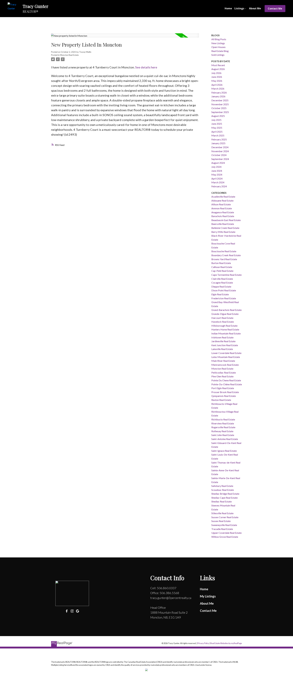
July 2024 (216, 166)
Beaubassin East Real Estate (226, 220)
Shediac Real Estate (221, 501)
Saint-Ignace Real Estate (224, 450)
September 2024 (220, 158)
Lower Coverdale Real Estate (226, 352)
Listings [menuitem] (239, 8)
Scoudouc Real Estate (222, 489)
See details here (146, 67)
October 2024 (218, 155)
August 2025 (218, 115)
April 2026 (216, 84)
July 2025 (216, 119)
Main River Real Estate (223, 360)
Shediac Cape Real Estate (224, 497)
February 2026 (219, 92)
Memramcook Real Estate (225, 364)
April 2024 (216, 178)
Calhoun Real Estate (221, 266)
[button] (275, 8)
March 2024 (217, 182)
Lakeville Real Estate (222, 349)
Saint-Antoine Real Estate (224, 439)
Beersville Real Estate (222, 223)
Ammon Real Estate (221, 208)
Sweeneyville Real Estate (224, 525)
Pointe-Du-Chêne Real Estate (226, 384)
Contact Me (275, 8)
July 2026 (216, 72)
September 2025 (220, 112)
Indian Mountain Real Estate (226, 333)
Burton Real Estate (221, 263)
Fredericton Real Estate (223, 298)
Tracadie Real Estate (222, 528)
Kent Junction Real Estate (224, 345)
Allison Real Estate (221, 204)
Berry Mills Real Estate (223, 231)
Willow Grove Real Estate (224, 536)
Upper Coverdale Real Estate (226, 532)
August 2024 (218, 162)
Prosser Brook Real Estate (225, 392)
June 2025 (216, 123)
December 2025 (219, 100)
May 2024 (216, 174)
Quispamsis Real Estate (223, 395)
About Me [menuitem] (255, 8)
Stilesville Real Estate (222, 513)
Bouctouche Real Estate (223, 251)
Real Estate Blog (220, 50)
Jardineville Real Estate (223, 341)
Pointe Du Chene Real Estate (226, 380)
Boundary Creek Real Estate (226, 255)
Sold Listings (217, 54)
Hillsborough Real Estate (224, 325)
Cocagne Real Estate (222, 282)
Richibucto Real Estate (223, 419)
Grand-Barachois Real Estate (226, 309)
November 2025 (220, 104)
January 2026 (218, 96)
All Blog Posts (218, 39)
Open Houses (218, 47)
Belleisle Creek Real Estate (225, 227)
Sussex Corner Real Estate (224, 517)
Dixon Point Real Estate (223, 290)
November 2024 (220, 151)
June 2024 (216, 170)
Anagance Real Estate (222, 212)
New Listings (218, 43)
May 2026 (216, 80)
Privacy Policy (203, 643)
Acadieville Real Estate (223, 196)
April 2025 (216, 131)
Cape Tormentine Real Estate (226, 274)
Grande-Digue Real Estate (225, 313)
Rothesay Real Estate (222, 431)
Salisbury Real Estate (222, 485)
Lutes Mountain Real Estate (225, 356)
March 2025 (217, 135)
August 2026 (218, 69)
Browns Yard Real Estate (224, 259)
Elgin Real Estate (220, 294)
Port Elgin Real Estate (222, 388)
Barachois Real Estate (222, 216)
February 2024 (219, 186)
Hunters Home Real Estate (225, 329)
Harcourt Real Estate (222, 317)
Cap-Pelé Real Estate (222, 270)
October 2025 (218, 108)
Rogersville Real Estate (223, 427)
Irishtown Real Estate (222, 337)
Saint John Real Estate (222, 435)
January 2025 (218, 143)
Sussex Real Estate (221, 521)
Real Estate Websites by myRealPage (226, 643)
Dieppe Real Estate (221, 286)
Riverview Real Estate (222, 423)
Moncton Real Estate (69, 55)
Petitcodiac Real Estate (223, 372)
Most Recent (218, 65)
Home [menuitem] (228, 8)
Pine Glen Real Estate (222, 376)
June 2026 (216, 76)
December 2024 (219, 147)
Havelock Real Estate (222, 321)
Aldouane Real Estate (222, 200)
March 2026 (217, 88)
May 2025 (216, 127)
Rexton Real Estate (221, 399)
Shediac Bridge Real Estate (225, 493)
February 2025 (219, 139)
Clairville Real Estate (222, 278)
